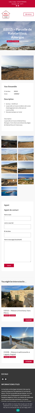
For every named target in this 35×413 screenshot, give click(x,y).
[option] (17, 68)
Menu (29, 14)
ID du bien (7, 231)
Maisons (6, 315)
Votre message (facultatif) (13, 239)
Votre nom (7, 214)
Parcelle (9, 41)
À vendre (16, 41)
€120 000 (29, 320)
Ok (18, 410)
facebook (16, 5)
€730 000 (29, 361)
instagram (18, 5)
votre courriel (8, 223)
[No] (33, 407)
